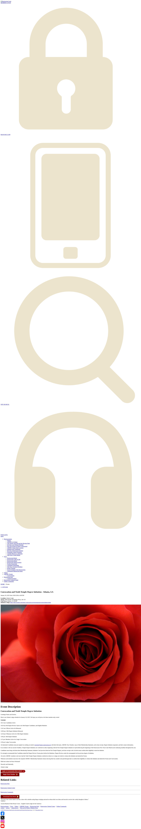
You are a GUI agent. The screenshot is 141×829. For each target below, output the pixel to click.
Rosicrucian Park (8, 577)
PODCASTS (4, 535)
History (9, 540)
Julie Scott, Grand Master (13, 555)
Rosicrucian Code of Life (13, 559)
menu (2, 536)
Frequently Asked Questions (14, 552)
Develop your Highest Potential (15, 545)
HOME (3, 584)
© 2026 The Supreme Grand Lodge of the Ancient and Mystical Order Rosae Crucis (16, 810)
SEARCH (5, 404)
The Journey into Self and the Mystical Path (18, 543)
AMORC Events (8, 574)
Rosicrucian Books (12, 558)
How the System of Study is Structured (17, 546)
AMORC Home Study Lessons (15, 548)
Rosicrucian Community (7, 792)
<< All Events (4, 587)
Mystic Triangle (11, 568)
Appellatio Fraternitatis (13, 565)
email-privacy (14, 808)
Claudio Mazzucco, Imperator (15, 553)
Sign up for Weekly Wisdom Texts (29, 808)
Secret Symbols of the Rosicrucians (16, 569)
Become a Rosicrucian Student (15, 550)
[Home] (6, 1)
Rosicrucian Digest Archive (14, 562)
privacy (8, 808)
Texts (5, 556)
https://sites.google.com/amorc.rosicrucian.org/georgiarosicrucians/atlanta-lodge (30, 602)
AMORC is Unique (12, 542)
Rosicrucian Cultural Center (11, 580)
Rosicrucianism (8, 539)
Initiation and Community (13, 549)
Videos (6, 572)
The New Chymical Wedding (14, 567)
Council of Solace (11, 578)
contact (2, 808)
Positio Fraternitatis (12, 564)
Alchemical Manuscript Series (15, 571)
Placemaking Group (39, 810)
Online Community (9, 581)
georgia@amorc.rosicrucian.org (43, 745)
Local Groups (10, 575)
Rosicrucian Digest (12, 561)
